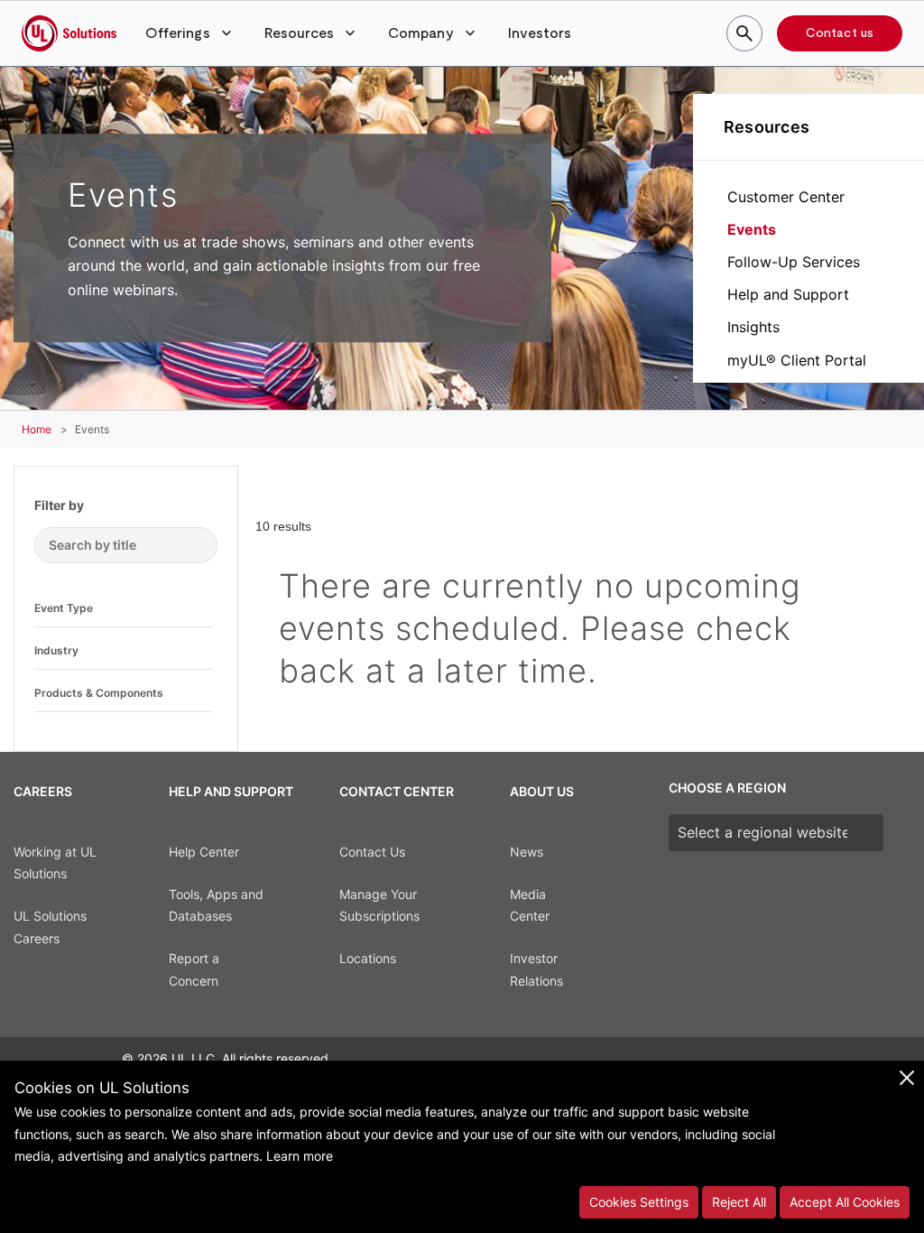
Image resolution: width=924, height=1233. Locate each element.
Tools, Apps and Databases (216, 905)
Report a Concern (194, 969)
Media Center (530, 905)
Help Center (204, 851)
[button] (190, 33)
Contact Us (372, 851)
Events (751, 229)
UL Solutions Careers (50, 927)
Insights (753, 327)
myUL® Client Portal (796, 360)
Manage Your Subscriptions (379, 905)
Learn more (299, 1155)
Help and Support (788, 294)
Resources (766, 126)
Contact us (839, 33)
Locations (367, 958)
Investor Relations (536, 969)
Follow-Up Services (793, 262)
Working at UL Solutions (55, 863)
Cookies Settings (638, 1202)
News (526, 851)
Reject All (739, 1202)
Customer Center (786, 197)
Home (36, 429)
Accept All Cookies (845, 1202)
